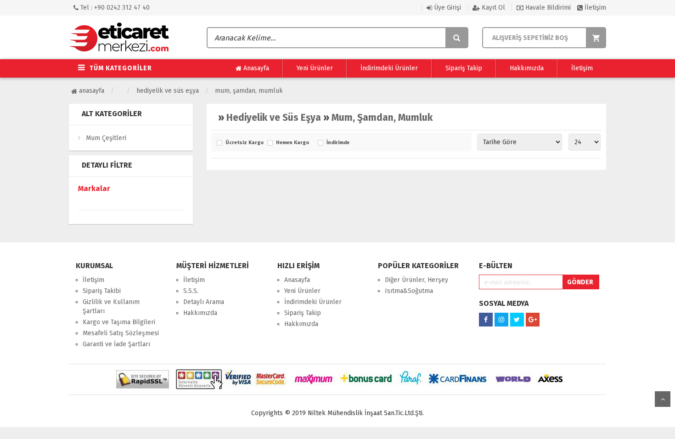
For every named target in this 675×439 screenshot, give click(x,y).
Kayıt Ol (492, 7)
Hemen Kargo (292, 143)
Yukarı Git (662, 399)
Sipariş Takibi (102, 291)
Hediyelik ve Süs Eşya (167, 91)
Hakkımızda (527, 68)
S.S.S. (190, 291)
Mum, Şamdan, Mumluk (249, 91)
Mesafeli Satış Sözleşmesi (121, 333)
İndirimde (337, 143)
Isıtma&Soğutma (409, 291)
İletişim (594, 7)
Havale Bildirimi (547, 7)
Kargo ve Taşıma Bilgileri (119, 322)
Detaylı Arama (203, 302)
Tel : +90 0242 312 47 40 (114, 7)
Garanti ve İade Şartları (116, 344)
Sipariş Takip (463, 68)
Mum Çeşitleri (106, 138)
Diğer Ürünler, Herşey (416, 280)
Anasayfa (255, 68)
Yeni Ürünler (315, 68)
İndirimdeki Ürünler (389, 68)
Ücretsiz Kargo (244, 143)
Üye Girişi (446, 7)
